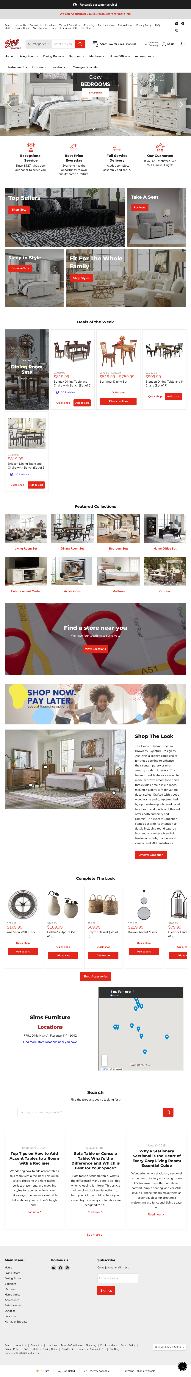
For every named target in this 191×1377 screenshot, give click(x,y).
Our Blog (86, 28)
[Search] (80, 44)
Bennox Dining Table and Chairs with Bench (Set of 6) (72, 384)
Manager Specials (85, 67)
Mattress (95, 56)
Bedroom (75, 56)
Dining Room (52, 56)
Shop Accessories (95, 976)
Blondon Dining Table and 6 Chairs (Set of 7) (164, 384)
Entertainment (15, 67)
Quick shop (63, 403)
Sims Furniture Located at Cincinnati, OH (55, 28)
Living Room (27, 56)
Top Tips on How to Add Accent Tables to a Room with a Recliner (34, 1158)
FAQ (157, 25)
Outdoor (38, 67)
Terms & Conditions (69, 25)
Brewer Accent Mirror (142, 932)
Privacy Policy (143, 25)
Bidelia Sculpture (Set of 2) (62, 934)
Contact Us (36, 25)
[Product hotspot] (45, 767)
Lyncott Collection (151, 855)
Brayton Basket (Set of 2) (102, 934)
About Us (21, 25)
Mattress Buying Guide (17, 28)
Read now (33, 1212)
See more (94, 1235)
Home (9, 56)
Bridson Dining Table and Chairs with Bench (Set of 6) (27, 466)
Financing (89, 25)
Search (8, 25)
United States (168, 1347)
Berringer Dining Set (113, 382)
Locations (50, 25)
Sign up (106, 1290)
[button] (10, 104)
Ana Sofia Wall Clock (21, 932)
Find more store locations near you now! (50, 1042)
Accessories (143, 56)
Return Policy (125, 25)
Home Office (118, 56)
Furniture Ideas (106, 25)
